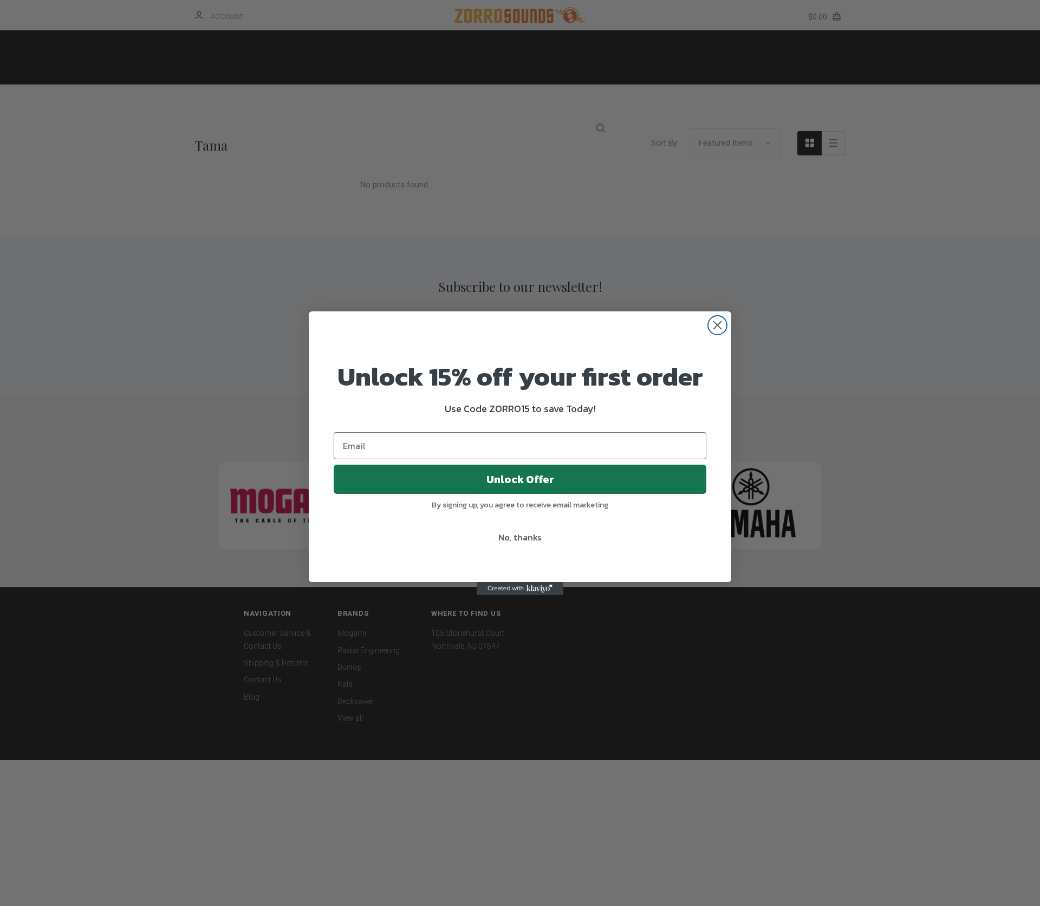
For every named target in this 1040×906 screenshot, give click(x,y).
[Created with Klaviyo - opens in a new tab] (520, 588)
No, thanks (520, 537)
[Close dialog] (717, 325)
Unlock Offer (520, 479)
